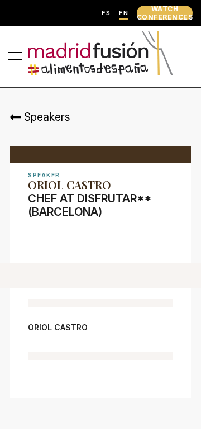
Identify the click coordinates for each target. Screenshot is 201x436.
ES (106, 13)
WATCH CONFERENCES (165, 13)
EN (123, 13)
